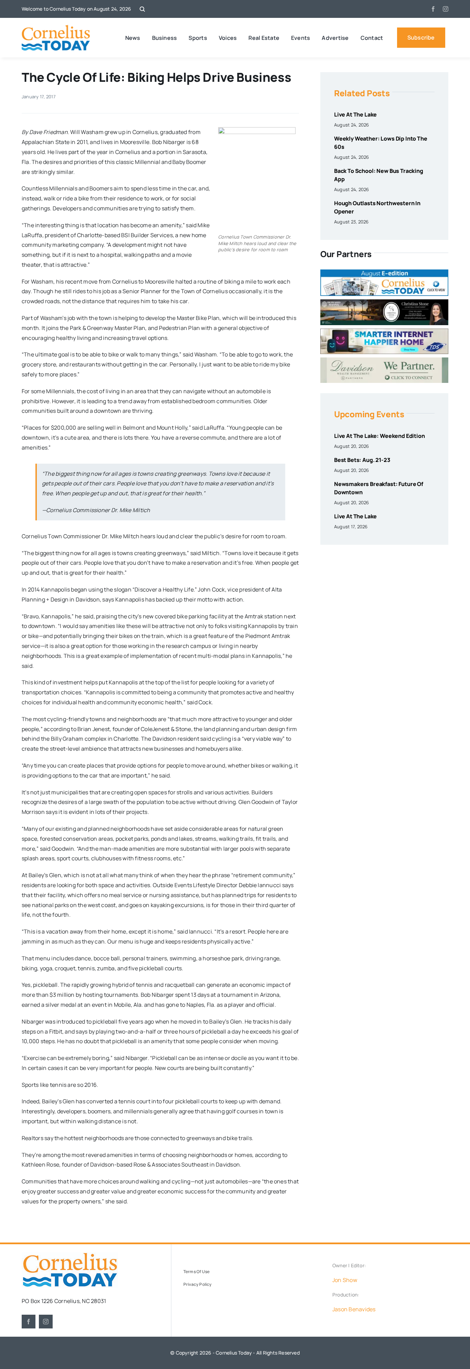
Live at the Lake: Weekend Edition (379, 436)
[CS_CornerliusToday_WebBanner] (384, 302)
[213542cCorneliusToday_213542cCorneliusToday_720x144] (384, 331)
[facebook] (433, 9)
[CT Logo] (56, 27)
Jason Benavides (354, 1309)
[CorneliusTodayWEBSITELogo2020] (70, 1255)
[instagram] (445, 9)
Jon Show (344, 1280)
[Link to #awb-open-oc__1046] (142, 9)
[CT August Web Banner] (384, 272)
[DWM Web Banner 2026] (384, 360)
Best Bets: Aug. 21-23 (362, 460)
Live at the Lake (355, 114)
